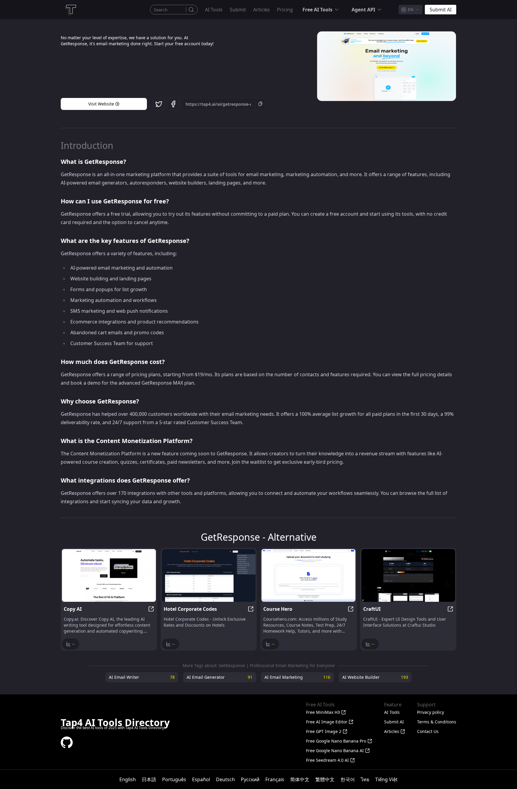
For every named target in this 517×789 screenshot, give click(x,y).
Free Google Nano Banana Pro (336, 741)
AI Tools (214, 9)
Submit (238, 9)
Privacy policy (430, 712)
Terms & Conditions (436, 722)
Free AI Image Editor (326, 722)
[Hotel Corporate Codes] (209, 575)
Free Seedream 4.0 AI (327, 760)
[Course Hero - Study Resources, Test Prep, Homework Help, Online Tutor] (308, 575)
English (127, 779)
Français (274, 779)
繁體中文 (324, 779)
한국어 (347, 779)
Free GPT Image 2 (323, 731)
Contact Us (428, 731)
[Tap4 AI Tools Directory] (70, 9)
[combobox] (410, 9)
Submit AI (394, 722)
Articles (261, 9)
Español (201, 779)
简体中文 (299, 779)
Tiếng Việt (386, 779)
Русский (250, 779)
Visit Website (101, 104)
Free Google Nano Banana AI (335, 750)
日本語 (149, 779)
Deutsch (225, 779)
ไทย (365, 779)
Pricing (285, 9)
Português (174, 779)
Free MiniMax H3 (323, 712)
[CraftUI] (408, 575)
